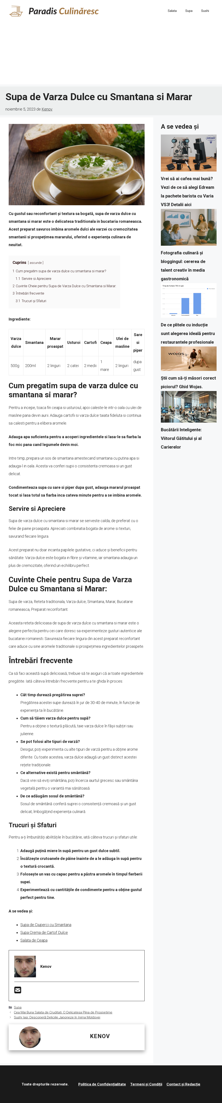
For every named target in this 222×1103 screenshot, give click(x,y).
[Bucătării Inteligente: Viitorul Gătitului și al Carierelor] (189, 408)
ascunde (36, 263)
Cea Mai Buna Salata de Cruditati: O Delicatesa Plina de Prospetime (63, 1012)
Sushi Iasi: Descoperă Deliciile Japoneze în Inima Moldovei (57, 1017)
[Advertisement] (111, 54)
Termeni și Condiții (146, 1084)
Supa (189, 11)
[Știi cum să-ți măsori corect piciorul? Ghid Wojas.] (189, 360)
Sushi (205, 11)
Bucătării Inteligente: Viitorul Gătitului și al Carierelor (181, 438)
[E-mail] (17, 991)
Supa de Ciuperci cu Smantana (45, 924)
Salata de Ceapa (33, 940)
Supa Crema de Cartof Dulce (44, 932)
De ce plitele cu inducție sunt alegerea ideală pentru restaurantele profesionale (188, 333)
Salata (172, 11)
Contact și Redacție (183, 1084)
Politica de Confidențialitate (102, 1084)
